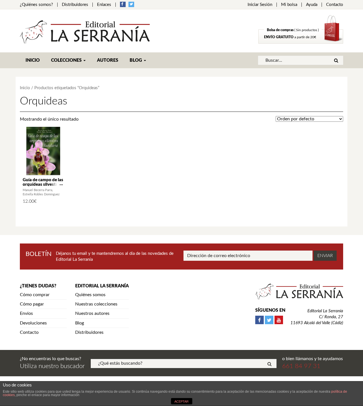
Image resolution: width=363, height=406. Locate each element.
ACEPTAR (181, 401)
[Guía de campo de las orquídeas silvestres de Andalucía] (43, 151)
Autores (107, 60)
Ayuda (311, 5)
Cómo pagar (32, 304)
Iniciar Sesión (260, 5)
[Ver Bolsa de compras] (300, 42)
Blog (136, 60)
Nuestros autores (92, 313)
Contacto (334, 5)
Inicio (33, 60)
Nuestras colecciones (96, 304)
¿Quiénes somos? (36, 5)
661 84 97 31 (301, 366)
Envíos (26, 313)
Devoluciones (33, 323)
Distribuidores (75, 5)
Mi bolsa (289, 5)
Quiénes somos (90, 294)
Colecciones (67, 60)
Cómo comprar (35, 294)
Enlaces (104, 5)
